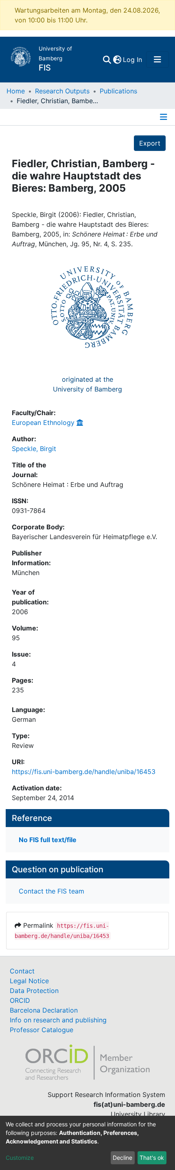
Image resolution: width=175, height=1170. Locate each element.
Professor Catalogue (41, 1030)
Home (16, 91)
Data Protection (34, 990)
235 (18, 690)
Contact (22, 971)
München (25, 572)
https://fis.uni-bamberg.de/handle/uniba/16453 (83, 771)
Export (149, 143)
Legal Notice (29, 981)
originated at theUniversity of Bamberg (87, 384)
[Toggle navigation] (157, 59)
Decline (122, 1157)
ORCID (20, 1000)
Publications (118, 91)
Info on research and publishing (58, 1020)
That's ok (152, 1157)
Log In (133, 59)
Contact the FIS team (51, 891)
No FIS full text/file (48, 840)
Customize (20, 1157)
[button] (117, 59)
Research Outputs (62, 91)
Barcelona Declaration (44, 1010)
